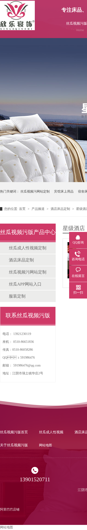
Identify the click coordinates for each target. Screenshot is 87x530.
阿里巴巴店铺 (9, 509)
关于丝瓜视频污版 (14, 445)
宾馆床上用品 (64, 191)
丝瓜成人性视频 (51, 432)
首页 (22, 209)
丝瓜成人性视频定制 (27, 248)
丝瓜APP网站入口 (25, 284)
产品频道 (38, 209)
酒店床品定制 (61, 209)
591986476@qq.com (27, 365)
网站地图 (45, 445)
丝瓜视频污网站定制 (35, 191)
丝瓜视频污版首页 (14, 432)
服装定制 (17, 296)
